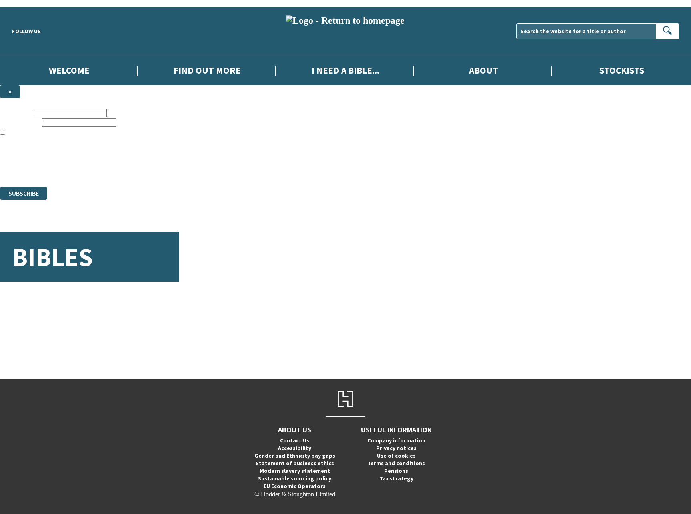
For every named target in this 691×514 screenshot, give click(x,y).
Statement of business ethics (295, 463)
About (483, 70)
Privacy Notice (157, 168)
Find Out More (207, 70)
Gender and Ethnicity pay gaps (294, 455)
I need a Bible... (345, 70)
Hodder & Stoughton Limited (92, 154)
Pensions (396, 470)
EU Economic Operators (295, 486)
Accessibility (294, 448)
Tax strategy (396, 478)
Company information (396, 440)
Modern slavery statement (295, 470)
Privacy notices (396, 448)
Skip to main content (26, 3)
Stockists (621, 70)
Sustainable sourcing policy (294, 478)
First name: (15, 112)
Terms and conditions (396, 463)
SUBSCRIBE (23, 193)
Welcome (69, 70)
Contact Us (294, 440)
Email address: (20, 122)
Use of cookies (396, 455)
